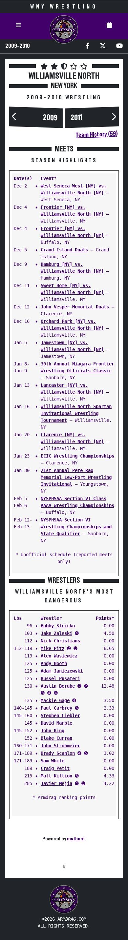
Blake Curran (56, 738)
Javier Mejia (56, 783)
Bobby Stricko (58, 625)
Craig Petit (55, 768)
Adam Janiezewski (62, 671)
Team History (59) (96, 134)
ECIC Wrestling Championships (77, 456)
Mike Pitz (52, 648)
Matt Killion (56, 775)
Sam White (52, 760)
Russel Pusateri (60, 678)
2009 (50, 117)
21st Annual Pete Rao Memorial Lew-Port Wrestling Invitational (76, 477)
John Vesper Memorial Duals (75, 306)
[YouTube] (119, 46)
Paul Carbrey (56, 708)
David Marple (56, 723)
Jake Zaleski (56, 633)
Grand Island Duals (64, 249)
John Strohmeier (60, 745)
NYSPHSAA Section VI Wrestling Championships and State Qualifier (76, 526)
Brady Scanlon (58, 753)
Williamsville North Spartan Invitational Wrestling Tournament (76, 413)
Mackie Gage (55, 700)
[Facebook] (87, 46)
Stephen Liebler (60, 715)
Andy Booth (54, 663)
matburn (76, 838)
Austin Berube (58, 686)
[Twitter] (103, 46)
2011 (76, 118)
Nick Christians (60, 640)
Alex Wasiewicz (59, 655)
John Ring (52, 730)
